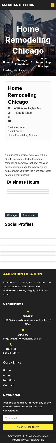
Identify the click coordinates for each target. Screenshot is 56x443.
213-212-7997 (11, 353)
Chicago (21, 60)
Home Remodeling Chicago (23, 135)
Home (6, 62)
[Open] (52, 5)
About (7, 375)
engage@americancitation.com (22, 338)
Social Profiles (16, 131)
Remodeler (22, 64)
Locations (9, 380)
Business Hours (16, 127)
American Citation (18, 5)
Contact (8, 385)
